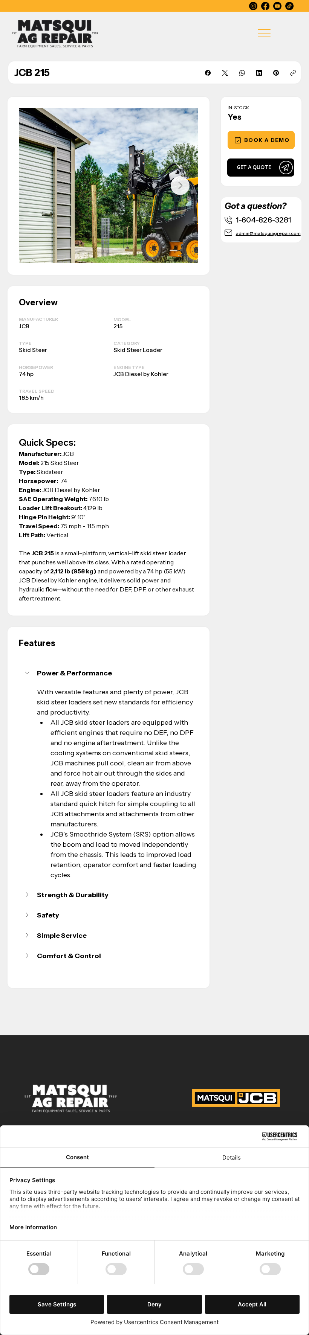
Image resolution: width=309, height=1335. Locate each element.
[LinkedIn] (259, 73)
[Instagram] (253, 6)
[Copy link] (293, 73)
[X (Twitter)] (225, 73)
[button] (261, 140)
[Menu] (264, 33)
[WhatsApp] (242, 73)
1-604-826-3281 (263, 219)
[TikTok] (289, 6)
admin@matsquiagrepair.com (268, 233)
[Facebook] (265, 6)
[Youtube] (277, 6)
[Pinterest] (276, 73)
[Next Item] (180, 185)
